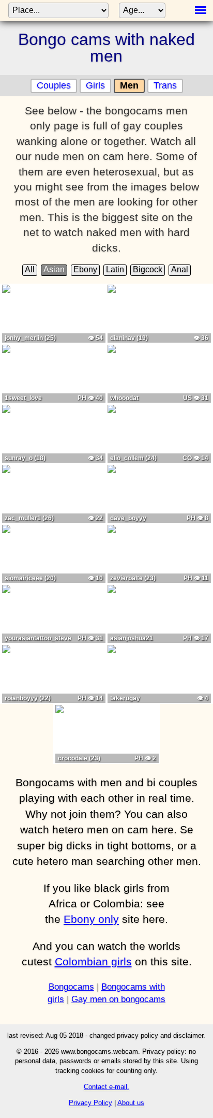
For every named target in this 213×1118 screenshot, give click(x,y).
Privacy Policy (90, 1103)
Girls (95, 85)
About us (130, 1103)
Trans (165, 85)
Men (129, 85)
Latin (115, 269)
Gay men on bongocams (118, 999)
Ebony (85, 269)
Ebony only (91, 919)
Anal (179, 269)
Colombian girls (93, 961)
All (30, 269)
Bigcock (147, 269)
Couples (54, 85)
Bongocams (71, 987)
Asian (54, 269)
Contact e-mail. (106, 1087)
